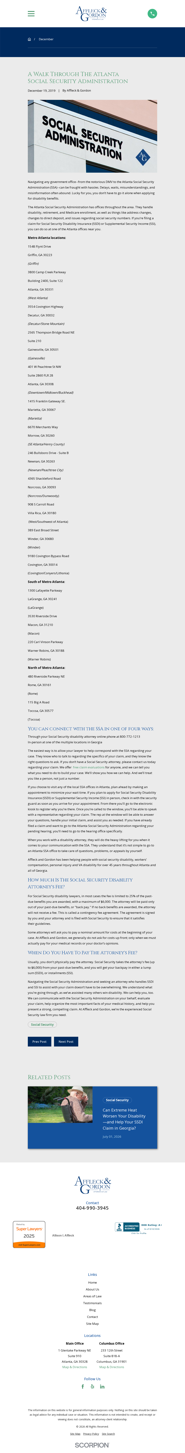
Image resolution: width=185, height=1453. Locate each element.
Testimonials (92, 1303)
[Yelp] (92, 1386)
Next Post (66, 1041)
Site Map (92, 1324)
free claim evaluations (88, 767)
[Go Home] (29, 39)
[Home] (91, 13)
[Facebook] (83, 1386)
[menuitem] (75, 1434)
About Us (92, 1289)
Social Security (42, 1024)
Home (92, 1282)
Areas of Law (92, 1296)
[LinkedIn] (102, 1386)
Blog (92, 1310)
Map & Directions (74, 1367)
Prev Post (39, 1041)
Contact (92, 1317)
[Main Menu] (31, 13)
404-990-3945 (92, 1208)
